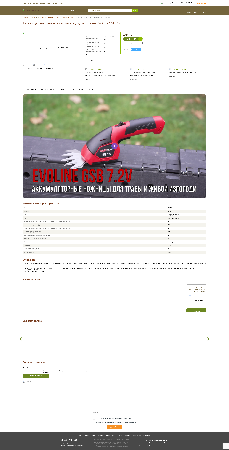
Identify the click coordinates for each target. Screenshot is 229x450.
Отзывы (90, 89)
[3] (27, 29)
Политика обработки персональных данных (153, 446)
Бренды (35, 3)
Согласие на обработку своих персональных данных (116, 418)
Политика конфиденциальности (141, 435)
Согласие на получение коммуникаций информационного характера (116, 422)
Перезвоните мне (200, 3)
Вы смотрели (78, 89)
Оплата (49, 3)
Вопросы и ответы (110, 435)
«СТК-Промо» (164, 443)
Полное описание (47, 89)
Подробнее (88, 79)
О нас (30, 3)
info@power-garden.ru (66, 443)
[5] (30, 29)
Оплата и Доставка (97, 435)
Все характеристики (92, 55)
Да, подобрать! (114, 427)
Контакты (61, 3)
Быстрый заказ (132, 43)
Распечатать (29, 381)
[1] (24, 29)
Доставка (42, 3)
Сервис (55, 3)
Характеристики (30, 89)
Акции (24, 3)
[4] (29, 29)
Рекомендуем (64, 89)
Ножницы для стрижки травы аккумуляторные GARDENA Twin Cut (197, 289)
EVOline (171, 208)
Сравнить (90, 60)
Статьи (120, 435)
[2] (25, 29)
